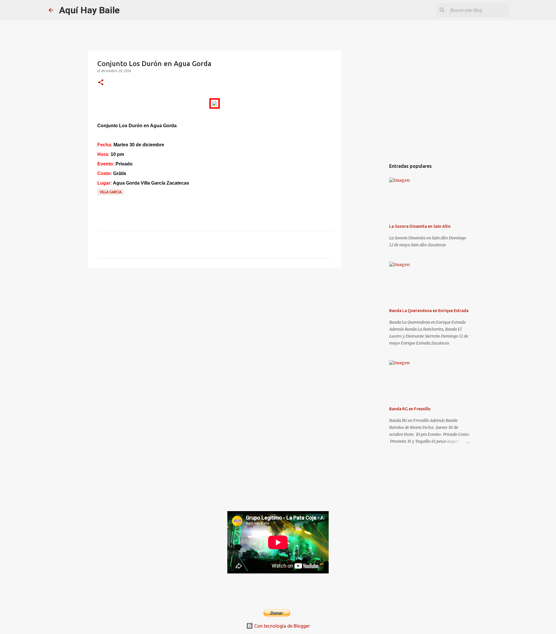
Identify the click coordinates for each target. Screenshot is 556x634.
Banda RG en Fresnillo (410, 409)
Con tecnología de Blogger (281, 625)
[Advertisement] (214, 316)
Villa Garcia (111, 192)
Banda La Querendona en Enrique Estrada (429, 310)
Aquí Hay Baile (89, 10)
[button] (100, 83)
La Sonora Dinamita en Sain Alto (420, 226)
